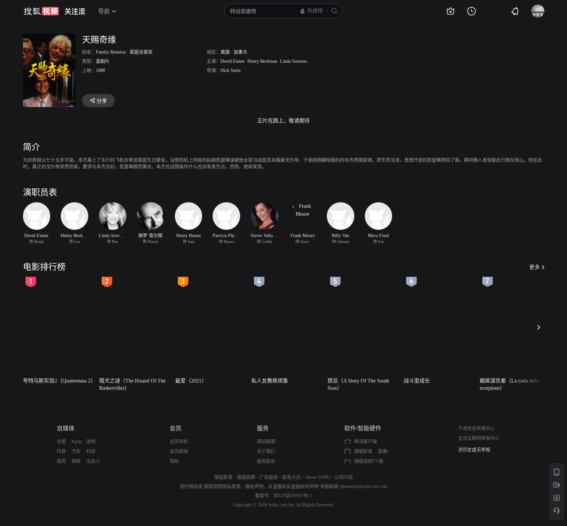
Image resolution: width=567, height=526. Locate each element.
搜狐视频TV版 (368, 461)
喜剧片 (103, 61)
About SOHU (317, 477)
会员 (175, 428)
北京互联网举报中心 (478, 438)
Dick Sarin (230, 70)
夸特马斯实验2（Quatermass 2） (59, 381)
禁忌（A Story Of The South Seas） (358, 384)
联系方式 (291, 477)
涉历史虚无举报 (474, 449)
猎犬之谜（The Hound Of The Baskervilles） (132, 384)
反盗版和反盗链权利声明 (293, 486)
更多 (534, 267)
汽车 (76, 451)
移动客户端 (365, 441)
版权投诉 (266, 461)
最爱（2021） (191, 381)
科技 (90, 451)
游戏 (90, 441)
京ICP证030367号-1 (292, 495)
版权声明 (254, 486)
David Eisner (232, 61)
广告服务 (269, 477)
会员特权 (179, 441)
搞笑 (76, 461)
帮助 (174, 461)
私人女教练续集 (269, 381)
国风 (61, 461)
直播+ (383, 451)
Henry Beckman (262, 61)
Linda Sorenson (294, 61)
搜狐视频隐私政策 (222, 486)
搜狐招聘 (246, 477)
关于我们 (266, 451)
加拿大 (240, 52)
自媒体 (65, 428)
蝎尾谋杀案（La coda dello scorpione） (509, 384)
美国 (225, 52)
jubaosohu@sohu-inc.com (364, 486)
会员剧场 (179, 451)
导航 (104, 11)
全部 (61, 441)
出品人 (93, 461)
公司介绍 (343, 477)
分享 (101, 101)
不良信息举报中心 (476, 428)
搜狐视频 (41, 11)
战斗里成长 (417, 381)
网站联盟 (266, 441)
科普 (61, 451)
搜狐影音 (363, 451)
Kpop (77, 441)
